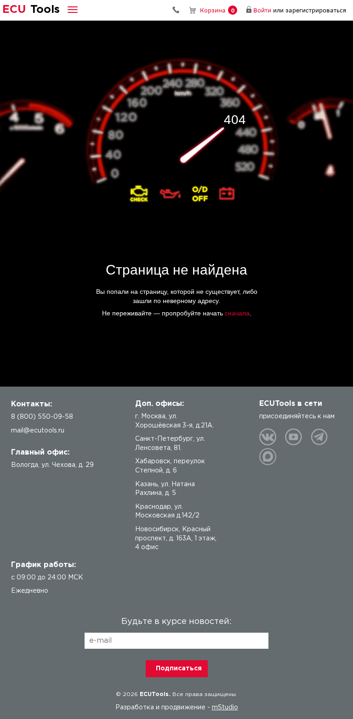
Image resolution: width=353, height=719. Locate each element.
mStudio (225, 707)
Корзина (217, 10)
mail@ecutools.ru (37, 430)
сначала (237, 313)
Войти (262, 10)
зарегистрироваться (315, 10)
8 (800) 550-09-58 (179, 10)
